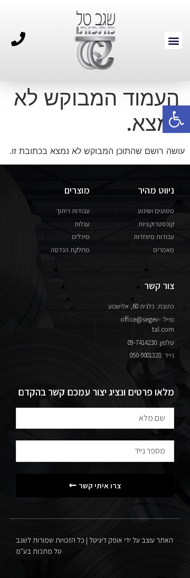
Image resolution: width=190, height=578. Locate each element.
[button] (176, 119)
